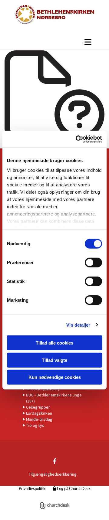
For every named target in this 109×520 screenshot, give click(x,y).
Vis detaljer (78, 324)
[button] (54, 42)
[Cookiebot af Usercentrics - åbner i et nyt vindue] (77, 139)
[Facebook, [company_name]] (54, 461)
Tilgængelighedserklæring (53, 474)
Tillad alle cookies (54, 342)
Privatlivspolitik (32, 489)
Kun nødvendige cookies (54, 377)
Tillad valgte (54, 359)
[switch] (93, 262)
